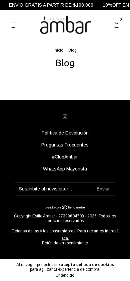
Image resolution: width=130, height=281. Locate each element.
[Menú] (14, 25)
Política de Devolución (65, 133)
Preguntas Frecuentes (65, 144)
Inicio (58, 50)
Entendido (65, 275)
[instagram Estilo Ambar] (65, 117)
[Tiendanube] (65, 208)
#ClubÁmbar (65, 156)
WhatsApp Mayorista (65, 168)
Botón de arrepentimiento (65, 243)
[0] (115, 26)
